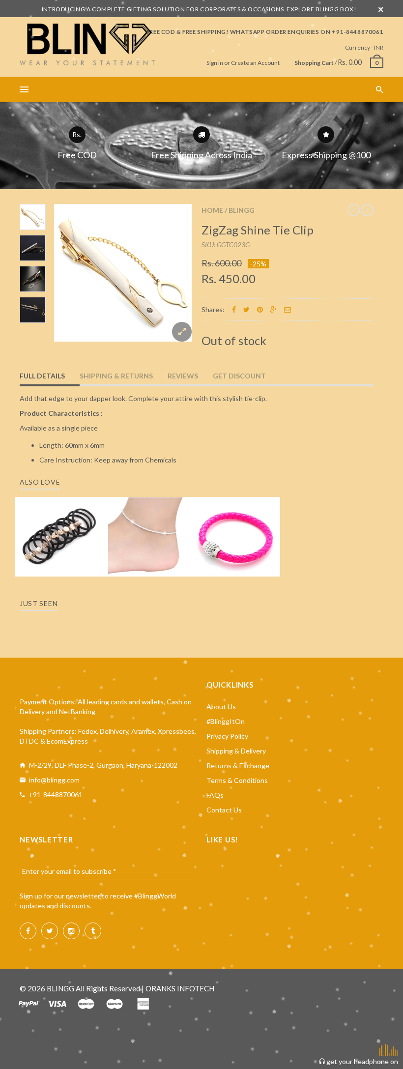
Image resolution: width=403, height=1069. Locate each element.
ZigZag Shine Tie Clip (258, 230)
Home (212, 210)
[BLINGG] (87, 44)
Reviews (183, 376)
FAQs (215, 795)
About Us (221, 706)
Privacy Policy (227, 736)
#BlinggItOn (225, 721)
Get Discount (239, 376)
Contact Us (224, 810)
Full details (42, 376)
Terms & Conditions (237, 780)
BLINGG (242, 210)
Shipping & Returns (116, 376)
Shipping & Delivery (236, 751)
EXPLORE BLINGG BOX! (321, 9)
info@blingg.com (54, 780)
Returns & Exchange (237, 765)
